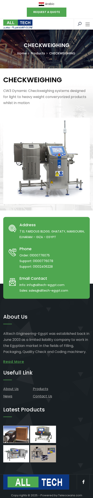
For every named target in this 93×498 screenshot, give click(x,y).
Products (40, 388)
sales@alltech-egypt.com (48, 290)
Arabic (49, 4)
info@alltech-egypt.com (45, 285)
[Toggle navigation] (87, 25)
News (7, 396)
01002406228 (43, 266)
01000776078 (43, 261)
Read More (13, 361)
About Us (11, 388)
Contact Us (42, 396)
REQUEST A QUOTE (46, 12)
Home (22, 53)
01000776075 (40, 255)
